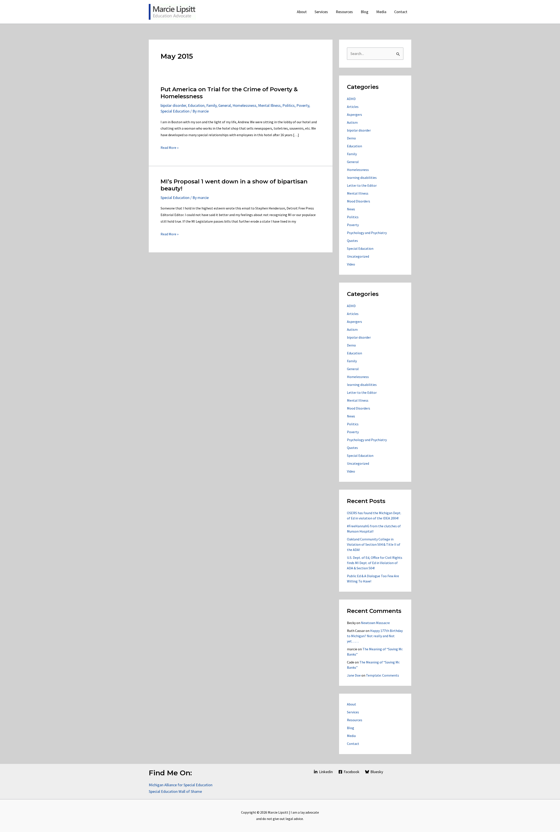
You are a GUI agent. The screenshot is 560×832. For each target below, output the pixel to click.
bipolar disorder (173, 105)
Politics (288, 105)
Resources (354, 720)
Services (353, 712)
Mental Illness (269, 105)
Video (351, 264)
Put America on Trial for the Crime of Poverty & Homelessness (229, 93)
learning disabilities (362, 177)
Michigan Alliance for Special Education (180, 784)
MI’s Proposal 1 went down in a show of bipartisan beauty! (234, 185)
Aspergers (354, 114)
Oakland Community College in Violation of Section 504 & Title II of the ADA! (373, 544)
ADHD (351, 99)
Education (196, 105)
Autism (352, 122)
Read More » (169, 148)
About (351, 704)
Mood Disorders (358, 201)
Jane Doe (354, 675)
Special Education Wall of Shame (176, 791)
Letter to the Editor (362, 185)
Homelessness (244, 105)
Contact (353, 743)
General (224, 105)
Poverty (302, 105)
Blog (350, 728)
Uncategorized (358, 256)
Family (211, 105)
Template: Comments (382, 675)
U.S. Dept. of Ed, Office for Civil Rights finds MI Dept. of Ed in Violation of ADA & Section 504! (374, 562)
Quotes (352, 240)
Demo (351, 138)
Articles (353, 106)
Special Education (175, 111)
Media (351, 735)
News (351, 209)
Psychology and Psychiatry (367, 232)
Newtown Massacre (375, 623)
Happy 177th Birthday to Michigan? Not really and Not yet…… (375, 635)
